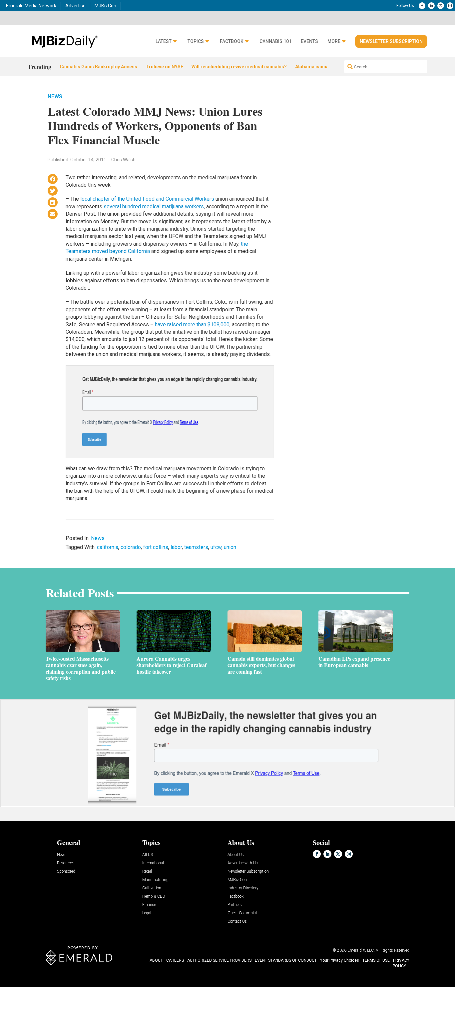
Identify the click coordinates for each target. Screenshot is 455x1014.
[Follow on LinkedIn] (431, 5)
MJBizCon (105, 5)
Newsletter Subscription (391, 41)
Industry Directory (243, 888)
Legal (146, 913)
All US (147, 855)
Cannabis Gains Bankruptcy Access (98, 66)
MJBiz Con (237, 880)
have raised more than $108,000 (192, 324)
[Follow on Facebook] (422, 5)
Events (309, 41)
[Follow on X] (440, 5)
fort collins (155, 547)
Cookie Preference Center (67, 987)
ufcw (216, 547)
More (333, 41)
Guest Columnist (242, 913)
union (230, 547)
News (55, 96)
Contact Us (237, 921)
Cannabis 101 (275, 41)
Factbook (231, 41)
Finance (149, 905)
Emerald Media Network (31, 5)
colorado (131, 547)
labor (176, 547)
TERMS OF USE (376, 960)
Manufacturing (155, 880)
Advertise (75, 5)
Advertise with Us (243, 863)
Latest (164, 41)
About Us (236, 855)
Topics (196, 41)
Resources (66, 863)
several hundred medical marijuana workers (154, 206)
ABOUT (156, 960)
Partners (235, 905)
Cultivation (151, 888)
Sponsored (66, 871)
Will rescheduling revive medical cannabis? (239, 66)
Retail (147, 871)
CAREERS (175, 960)
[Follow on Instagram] (450, 5)
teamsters (196, 547)
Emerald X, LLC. (361, 950)
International (153, 863)
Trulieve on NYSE (164, 66)
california (107, 547)
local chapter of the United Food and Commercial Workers (147, 199)
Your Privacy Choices (339, 960)
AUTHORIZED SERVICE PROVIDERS (219, 960)
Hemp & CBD (153, 896)
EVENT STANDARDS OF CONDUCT (286, 960)
